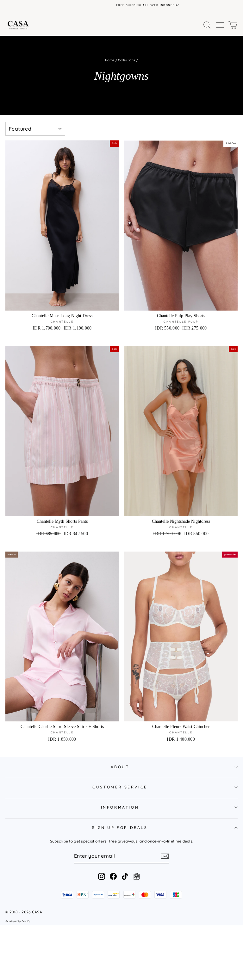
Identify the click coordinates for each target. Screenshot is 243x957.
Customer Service (119, 787)
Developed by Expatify (17, 921)
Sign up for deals (119, 827)
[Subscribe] (165, 856)
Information (120, 807)
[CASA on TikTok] (125, 876)
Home (109, 60)
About (120, 766)
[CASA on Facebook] (113, 876)
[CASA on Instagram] (101, 876)
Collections (126, 60)
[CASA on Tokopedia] (136, 876)
